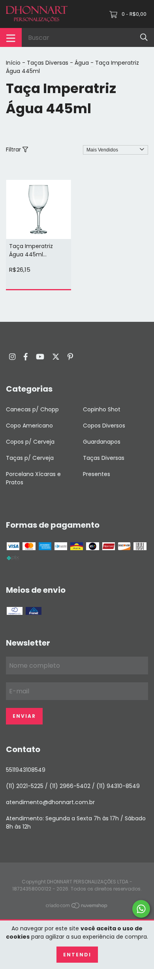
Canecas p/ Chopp (32, 409)
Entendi (77, 954)
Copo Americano (29, 425)
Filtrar (14, 149)
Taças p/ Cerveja (30, 458)
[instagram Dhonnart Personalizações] (12, 356)
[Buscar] (144, 37)
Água (82, 63)
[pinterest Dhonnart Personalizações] (70, 356)
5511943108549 (25, 770)
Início (13, 63)
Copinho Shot (101, 409)
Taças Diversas (47, 63)
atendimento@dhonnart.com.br (50, 802)
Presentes (96, 474)
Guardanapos (101, 442)
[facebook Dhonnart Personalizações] (25, 356)
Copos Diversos (104, 425)
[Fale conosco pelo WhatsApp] (141, 909)
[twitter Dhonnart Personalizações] (56, 356)
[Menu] (11, 37)
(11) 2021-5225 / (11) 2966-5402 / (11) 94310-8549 (73, 786)
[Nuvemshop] (77, 907)
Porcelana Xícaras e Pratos (33, 478)
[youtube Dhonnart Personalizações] (40, 356)
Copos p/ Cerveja (30, 442)
